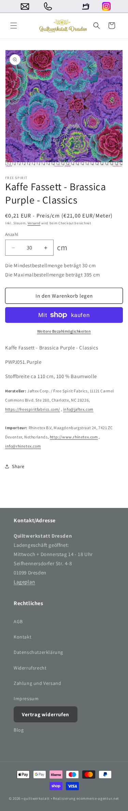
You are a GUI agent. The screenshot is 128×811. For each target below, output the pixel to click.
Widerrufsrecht (30, 668)
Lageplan (24, 582)
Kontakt (22, 637)
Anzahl (11, 234)
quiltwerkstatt (37, 798)
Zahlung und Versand (37, 683)
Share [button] (18, 466)
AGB (18, 621)
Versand (34, 223)
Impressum (26, 698)
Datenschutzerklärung (38, 652)
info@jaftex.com (78, 409)
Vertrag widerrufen (45, 714)
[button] (13, 25)
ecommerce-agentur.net (97, 798)
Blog (19, 730)
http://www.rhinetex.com (74, 436)
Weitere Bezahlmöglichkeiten (64, 331)
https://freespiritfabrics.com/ (32, 409)
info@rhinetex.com (23, 446)
